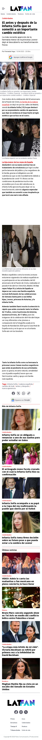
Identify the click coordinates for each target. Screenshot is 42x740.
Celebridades (11, 14)
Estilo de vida (30, 14)
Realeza (21, 14)
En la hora (15, 723)
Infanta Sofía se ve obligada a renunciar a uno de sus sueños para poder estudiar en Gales (21, 438)
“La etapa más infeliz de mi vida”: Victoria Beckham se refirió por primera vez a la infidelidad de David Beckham (20, 651)
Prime (15, 719)
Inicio (3, 14)
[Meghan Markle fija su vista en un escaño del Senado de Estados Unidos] (21, 668)
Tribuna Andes (15, 730)
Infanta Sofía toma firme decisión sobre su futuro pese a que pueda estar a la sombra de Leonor (20, 540)
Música (4, 610)
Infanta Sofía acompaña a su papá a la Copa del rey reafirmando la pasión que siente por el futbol (20, 506)
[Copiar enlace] (28, 393)
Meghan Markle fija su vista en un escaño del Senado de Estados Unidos (20, 687)
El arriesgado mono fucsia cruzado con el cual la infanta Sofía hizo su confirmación (20, 472)
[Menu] (3, 9)
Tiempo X (15, 726)
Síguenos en (22, 400)
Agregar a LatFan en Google (20, 57)
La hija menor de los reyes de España (17, 162)
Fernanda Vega (10, 51)
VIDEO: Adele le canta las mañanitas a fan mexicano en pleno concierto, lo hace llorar (18, 581)
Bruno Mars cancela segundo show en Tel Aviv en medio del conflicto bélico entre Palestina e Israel (20, 616)
